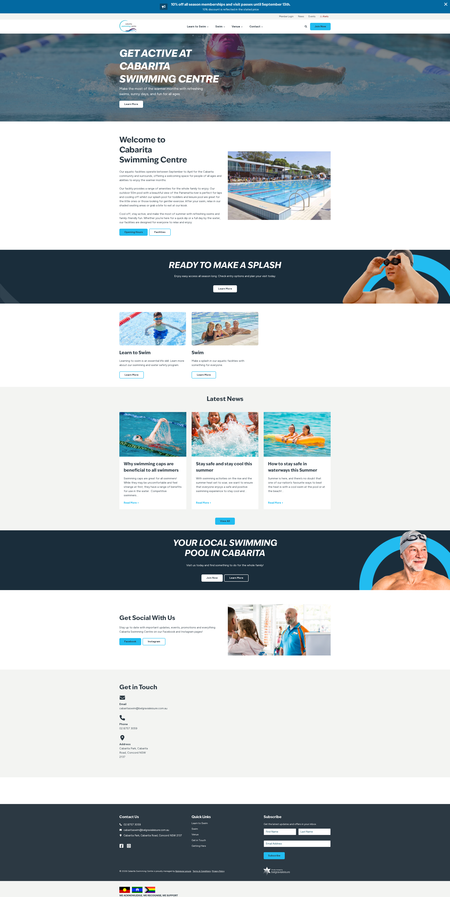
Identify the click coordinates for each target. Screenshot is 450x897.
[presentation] (152, 434)
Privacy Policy (218, 871)
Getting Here (199, 845)
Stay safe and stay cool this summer (224, 467)
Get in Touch (199, 840)
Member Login (286, 16)
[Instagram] (130, 846)
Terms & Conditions (202, 871)
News (301, 16)
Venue (195, 834)
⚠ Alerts (324, 16)
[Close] (445, 4)
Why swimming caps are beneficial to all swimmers (151, 467)
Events (311, 16)
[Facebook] (123, 846)
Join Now (320, 26)
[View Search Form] (305, 26)
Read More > (131, 503)
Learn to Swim (200, 823)
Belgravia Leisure (183, 871)
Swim (195, 828)
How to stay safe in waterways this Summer (292, 467)
